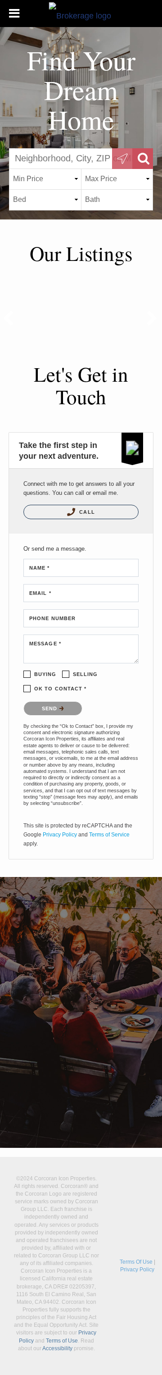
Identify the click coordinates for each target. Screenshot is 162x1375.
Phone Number (52, 618)
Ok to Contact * (60, 688)
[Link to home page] (81, 13)
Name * (39, 568)
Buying (45, 674)
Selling (85, 674)
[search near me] (122, 158)
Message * (45, 643)
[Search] (142, 158)
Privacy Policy (60, 834)
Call (86, 512)
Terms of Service (109, 834)
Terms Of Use (136, 1262)
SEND (50, 708)
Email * (40, 593)
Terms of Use (62, 1341)
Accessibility (57, 1348)
